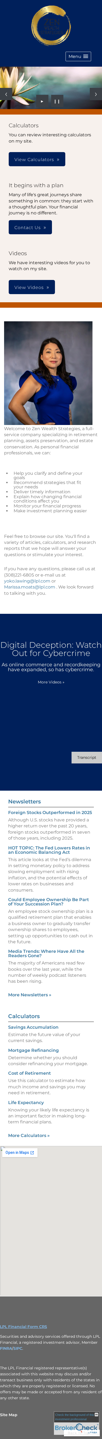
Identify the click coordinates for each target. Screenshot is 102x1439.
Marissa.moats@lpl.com (29, 587)
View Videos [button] (29, 287)
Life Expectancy (26, 1102)
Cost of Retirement (29, 1073)
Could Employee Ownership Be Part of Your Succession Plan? (48, 902)
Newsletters (24, 801)
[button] (78, 56)
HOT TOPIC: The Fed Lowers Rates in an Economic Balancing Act (49, 850)
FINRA (6, 1348)
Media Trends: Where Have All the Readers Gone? (46, 953)
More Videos (51, 682)
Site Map (8, 1414)
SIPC (17, 1348)
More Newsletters (29, 994)
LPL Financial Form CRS (23, 1326)
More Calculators (29, 1135)
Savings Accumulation (33, 1027)
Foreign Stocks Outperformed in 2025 (50, 812)
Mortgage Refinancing (33, 1050)
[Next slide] (96, 94)
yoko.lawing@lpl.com (27, 581)
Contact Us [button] (27, 227)
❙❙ (57, 100)
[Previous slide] (6, 94)
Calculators (24, 1016)
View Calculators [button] (34, 159)
